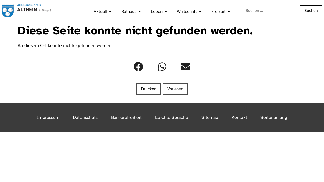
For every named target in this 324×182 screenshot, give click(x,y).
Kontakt (239, 117)
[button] (138, 66)
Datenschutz (85, 117)
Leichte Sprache (171, 117)
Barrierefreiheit (126, 117)
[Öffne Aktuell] (110, 11)
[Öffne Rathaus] (140, 11)
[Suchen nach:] (269, 11)
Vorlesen (175, 89)
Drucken (148, 89)
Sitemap (209, 117)
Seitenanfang (273, 117)
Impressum (48, 117)
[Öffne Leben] (166, 11)
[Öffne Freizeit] (229, 11)
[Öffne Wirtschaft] (200, 11)
